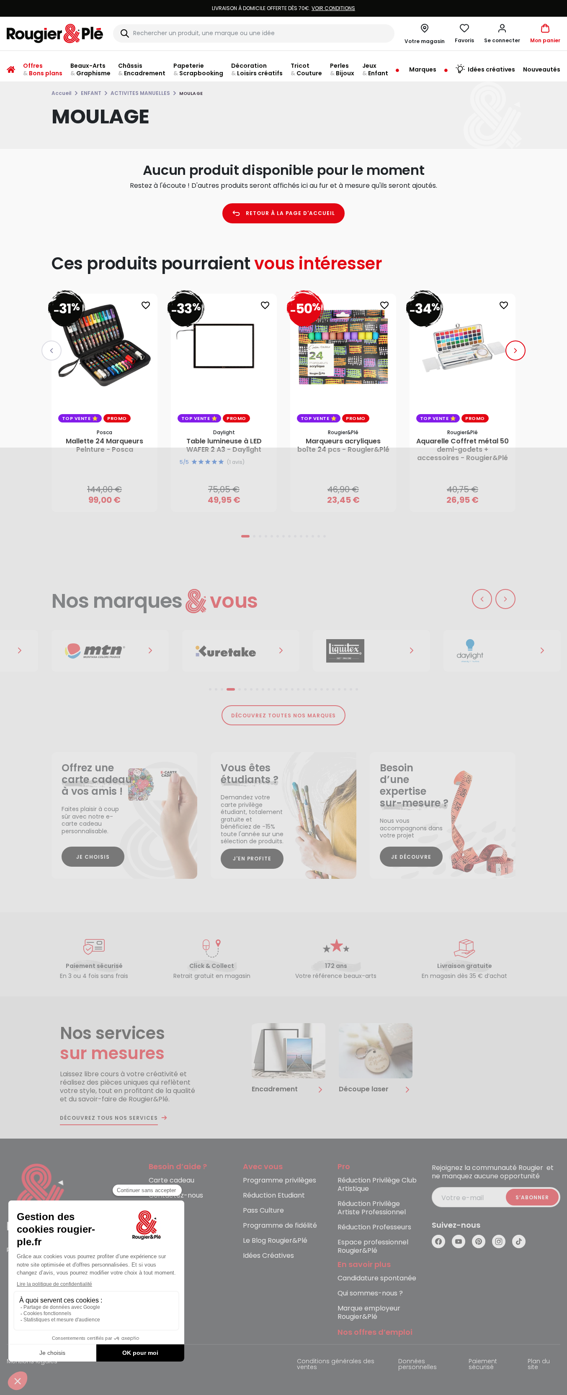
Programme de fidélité (280, 1225)
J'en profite (252, 858)
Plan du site (539, 1364)
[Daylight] (502, 651)
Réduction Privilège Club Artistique (377, 1184)
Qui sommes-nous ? (370, 1293)
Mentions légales (32, 1361)
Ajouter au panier (111, 497)
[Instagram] (498, 1241)
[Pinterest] (478, 1241)
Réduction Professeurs (374, 1227)
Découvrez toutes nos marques (283, 715)
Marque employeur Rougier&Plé (369, 1312)
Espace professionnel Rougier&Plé (373, 1246)
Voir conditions (333, 8)
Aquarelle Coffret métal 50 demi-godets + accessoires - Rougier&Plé (462, 449)
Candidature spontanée (377, 1278)
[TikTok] (519, 1241)
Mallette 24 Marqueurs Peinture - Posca (104, 445)
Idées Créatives (268, 1256)
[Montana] (110, 651)
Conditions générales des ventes (335, 1364)
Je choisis (93, 856)
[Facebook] (438, 1241)
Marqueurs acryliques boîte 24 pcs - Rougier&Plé (343, 445)
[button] (502, 33)
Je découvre (411, 856)
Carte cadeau (171, 1180)
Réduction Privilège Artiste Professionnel (372, 1208)
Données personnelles (417, 1364)
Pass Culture (263, 1210)
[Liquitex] (371, 651)
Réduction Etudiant (274, 1195)
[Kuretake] (240, 651)
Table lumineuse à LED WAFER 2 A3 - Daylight (224, 445)
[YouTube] (458, 1241)
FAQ (155, 1210)
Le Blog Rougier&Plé (275, 1240)
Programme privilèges (279, 1180)
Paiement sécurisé (483, 1364)
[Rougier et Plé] (41, 1198)
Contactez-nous (176, 1195)
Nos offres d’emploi (375, 1332)
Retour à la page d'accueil (290, 213)
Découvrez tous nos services (109, 1118)
